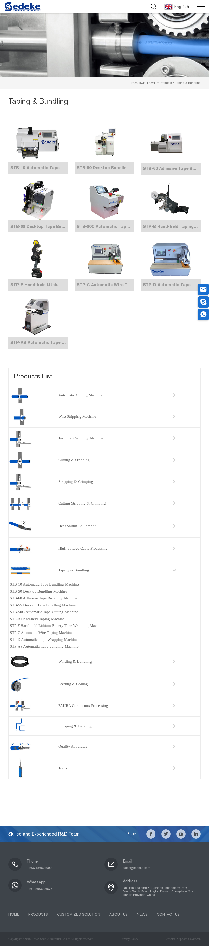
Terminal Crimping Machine (80, 438)
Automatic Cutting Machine (80, 395)
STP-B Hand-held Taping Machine (37, 619)
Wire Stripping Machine (77, 416)
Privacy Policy (129, 939)
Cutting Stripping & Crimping (82, 503)
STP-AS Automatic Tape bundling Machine (44, 646)
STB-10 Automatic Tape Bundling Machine (44, 584)
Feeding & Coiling (73, 684)
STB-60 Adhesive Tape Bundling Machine (43, 598)
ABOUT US (118, 914)
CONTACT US (168, 914)
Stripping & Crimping (75, 482)
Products (166, 83)
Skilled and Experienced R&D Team (44, 834)
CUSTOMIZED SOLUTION (78, 914)
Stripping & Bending (75, 726)
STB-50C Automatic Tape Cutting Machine (44, 612)
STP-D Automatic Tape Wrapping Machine (44, 639)
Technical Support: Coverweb (183, 939)
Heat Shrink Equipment (77, 526)
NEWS (142, 914)
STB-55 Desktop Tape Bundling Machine (43, 605)
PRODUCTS (38, 914)
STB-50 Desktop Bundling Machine (38, 591)
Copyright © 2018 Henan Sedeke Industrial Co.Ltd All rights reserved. (51, 939)
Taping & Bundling (188, 83)
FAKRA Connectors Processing (83, 706)
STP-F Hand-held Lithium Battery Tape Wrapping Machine (56, 626)
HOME (151, 83)
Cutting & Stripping (74, 460)
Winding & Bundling (75, 661)
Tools (62, 768)
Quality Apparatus (72, 746)
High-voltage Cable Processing (83, 548)
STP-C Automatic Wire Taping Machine (41, 633)
